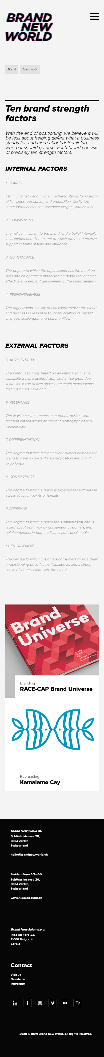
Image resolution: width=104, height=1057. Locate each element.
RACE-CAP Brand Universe (56, 689)
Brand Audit (29, 69)
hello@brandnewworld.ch (29, 855)
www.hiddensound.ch (26, 898)
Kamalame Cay (40, 782)
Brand (12, 69)
